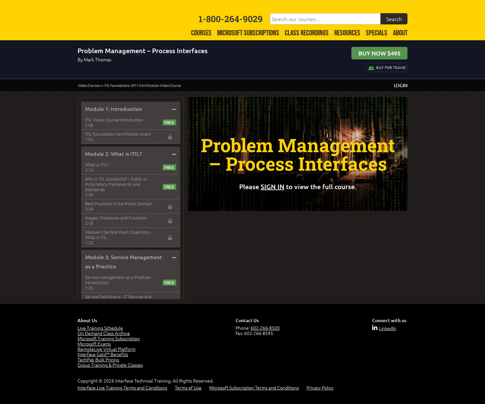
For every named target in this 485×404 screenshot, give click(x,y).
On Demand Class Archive (104, 333)
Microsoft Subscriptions (248, 33)
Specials (376, 33)
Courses (201, 33)
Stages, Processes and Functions (116, 218)
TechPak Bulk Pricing (98, 359)
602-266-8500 (265, 327)
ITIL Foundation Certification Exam (118, 134)
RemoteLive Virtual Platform (107, 349)
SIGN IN (272, 186)
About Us (87, 320)
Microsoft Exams (94, 343)
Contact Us (247, 320)
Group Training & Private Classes (110, 364)
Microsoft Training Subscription (109, 338)
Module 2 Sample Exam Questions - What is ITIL (118, 234)
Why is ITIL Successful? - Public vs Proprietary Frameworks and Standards (116, 184)
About (400, 33)
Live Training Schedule (100, 327)
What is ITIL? (97, 164)
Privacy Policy (320, 387)
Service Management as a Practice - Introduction (118, 280)
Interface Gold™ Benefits (103, 354)
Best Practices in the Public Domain (118, 203)
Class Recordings (307, 33)
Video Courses (89, 85)
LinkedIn (387, 328)
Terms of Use (188, 387)
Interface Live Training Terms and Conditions (122, 387)
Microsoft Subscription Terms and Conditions (254, 387)
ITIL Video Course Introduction (114, 120)
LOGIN (400, 85)
